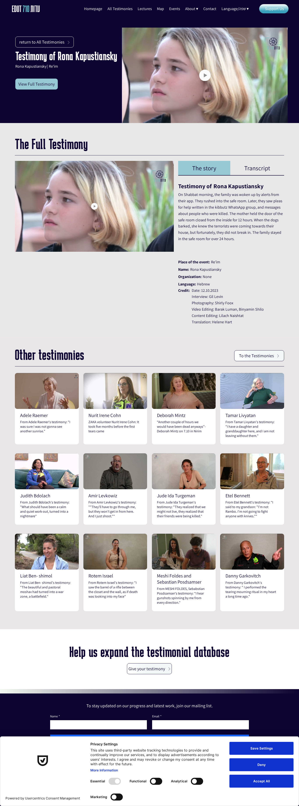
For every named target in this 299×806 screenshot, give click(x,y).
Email (157, 716)
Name (55, 716)
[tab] (257, 168)
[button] (191, 8)
